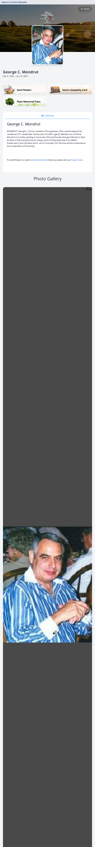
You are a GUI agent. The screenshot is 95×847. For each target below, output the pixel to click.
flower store (77, 160)
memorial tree (38, 160)
